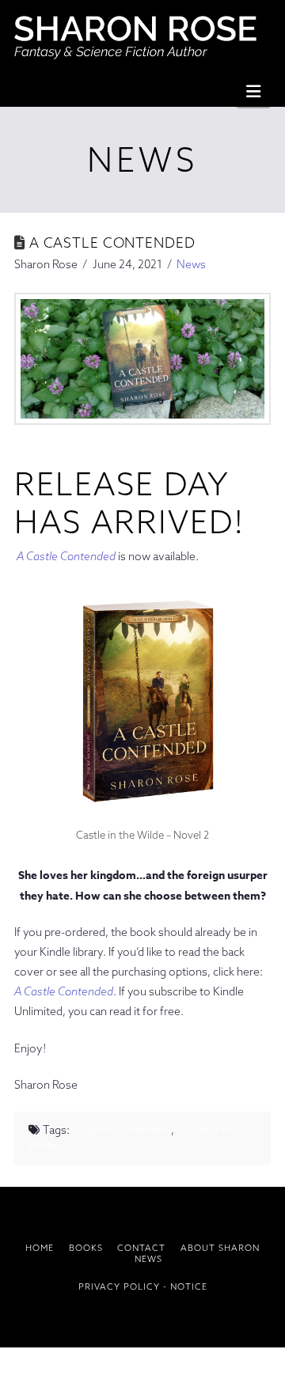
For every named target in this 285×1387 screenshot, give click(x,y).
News (191, 264)
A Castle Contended (66, 556)
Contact (141, 1247)
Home (39, 1247)
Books (86, 1247)
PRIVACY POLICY (119, 1286)
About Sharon (220, 1247)
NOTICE (188, 1286)
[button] (253, 91)
